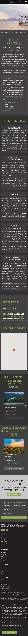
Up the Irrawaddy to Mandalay (11, 455)
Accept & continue (8, 632)
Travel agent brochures (5, 588)
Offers (2, 556)
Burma (16, 32)
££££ (17, 50)
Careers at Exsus (4, 584)
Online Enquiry (4, 541)
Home (2, 32)
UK (1, 567)
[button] (14, 350)
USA (1, 573)
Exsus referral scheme (5, 586)
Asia (12, 32)
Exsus (14, 2)
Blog (2, 558)
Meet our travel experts (5, 582)
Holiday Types (3, 554)
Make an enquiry (12, 494)
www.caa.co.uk (19, 614)
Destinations (7, 32)
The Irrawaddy (22, 32)
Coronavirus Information (5, 546)
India (2, 571)
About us (2, 579)
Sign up (3, 517)
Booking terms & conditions (21, 595)
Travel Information (4, 543)
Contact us (3, 539)
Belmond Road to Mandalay (9, 132)
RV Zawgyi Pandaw (10, 407)
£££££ (11, 411)
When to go (3, 560)
